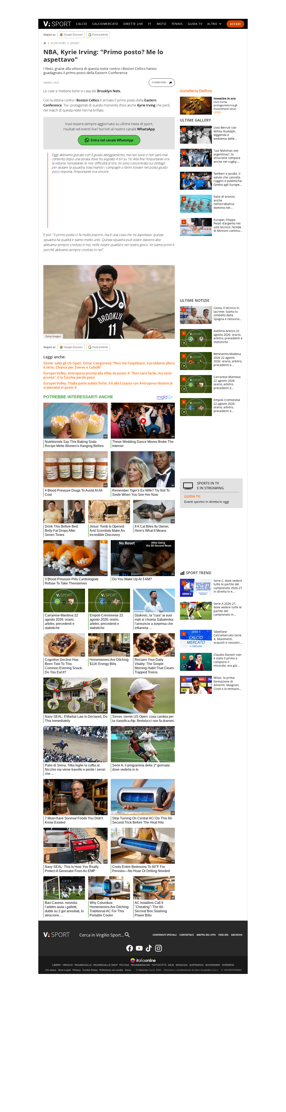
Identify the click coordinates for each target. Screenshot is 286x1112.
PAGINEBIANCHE (140, 965)
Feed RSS (223, 934)
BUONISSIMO (212, 965)
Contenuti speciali (165, 934)
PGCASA (124, 965)
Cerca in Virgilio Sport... (101, 935)
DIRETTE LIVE (133, 23)
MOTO (161, 23)
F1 (150, 23)
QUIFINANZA (196, 965)
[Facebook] (129, 950)
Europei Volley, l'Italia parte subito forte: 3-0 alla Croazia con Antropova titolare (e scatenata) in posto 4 (108, 385)
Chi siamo (50, 970)
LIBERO (56, 965)
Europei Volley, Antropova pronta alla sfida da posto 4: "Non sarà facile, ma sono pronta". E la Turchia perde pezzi (107, 375)
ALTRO (212, 23)
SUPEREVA (228, 965)
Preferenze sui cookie (111, 970)
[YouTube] (139, 950)
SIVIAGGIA (182, 965)
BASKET (75, 43)
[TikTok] (149, 950)
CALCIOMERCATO (105, 23)
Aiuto (128, 970)
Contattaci (186, 934)
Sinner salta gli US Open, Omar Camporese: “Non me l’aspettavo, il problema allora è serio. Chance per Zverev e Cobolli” (109, 365)
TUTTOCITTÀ (159, 965)
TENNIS (177, 23)
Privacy (77, 970)
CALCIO (81, 23)
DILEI (171, 965)
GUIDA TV (195, 23)
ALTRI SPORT (58, 43)
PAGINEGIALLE (83, 965)
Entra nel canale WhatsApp (112, 140)
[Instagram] (158, 950)
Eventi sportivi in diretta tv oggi (206, 502)
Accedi (235, 24)
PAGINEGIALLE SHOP (105, 965)
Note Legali (64, 970)
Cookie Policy (90, 970)
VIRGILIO (68, 965)
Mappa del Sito (206, 934)
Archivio (236, 934)
